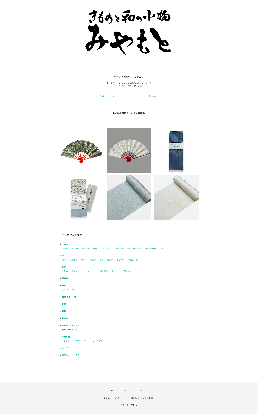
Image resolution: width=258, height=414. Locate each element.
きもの (65, 244)
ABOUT (127, 391)
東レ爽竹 (104, 271)
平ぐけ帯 (120, 260)
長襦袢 (65, 278)
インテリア (97, 341)
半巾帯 (84, 260)
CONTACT (143, 391)
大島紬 (65, 271)
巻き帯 (110, 260)
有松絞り (115, 271)
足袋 (64, 304)
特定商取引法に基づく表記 (142, 398)
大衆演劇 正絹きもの (81, 248)
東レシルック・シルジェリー (84, 271)
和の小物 (66, 337)
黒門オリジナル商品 (71, 355)
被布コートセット (70, 330)
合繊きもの (119, 248)
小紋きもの (105, 248)
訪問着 (65, 248)
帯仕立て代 (133, 260)
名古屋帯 (73, 260)
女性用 (65, 290)
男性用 (74, 290)
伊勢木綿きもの (134, 248)
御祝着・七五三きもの (72, 325)
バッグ (65, 348)
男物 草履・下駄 (69, 297)
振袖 (95, 248)
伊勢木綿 (127, 271)
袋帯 (64, 260)
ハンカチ (66, 341)
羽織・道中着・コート (154, 248)
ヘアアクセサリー (81, 341)
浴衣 (64, 285)
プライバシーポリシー (113, 398)
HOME (113, 391)
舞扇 (64, 311)
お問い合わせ (153, 96)
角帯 (102, 260)
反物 (64, 267)
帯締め (65, 318)
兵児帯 (93, 260)
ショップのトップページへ (104, 96)
